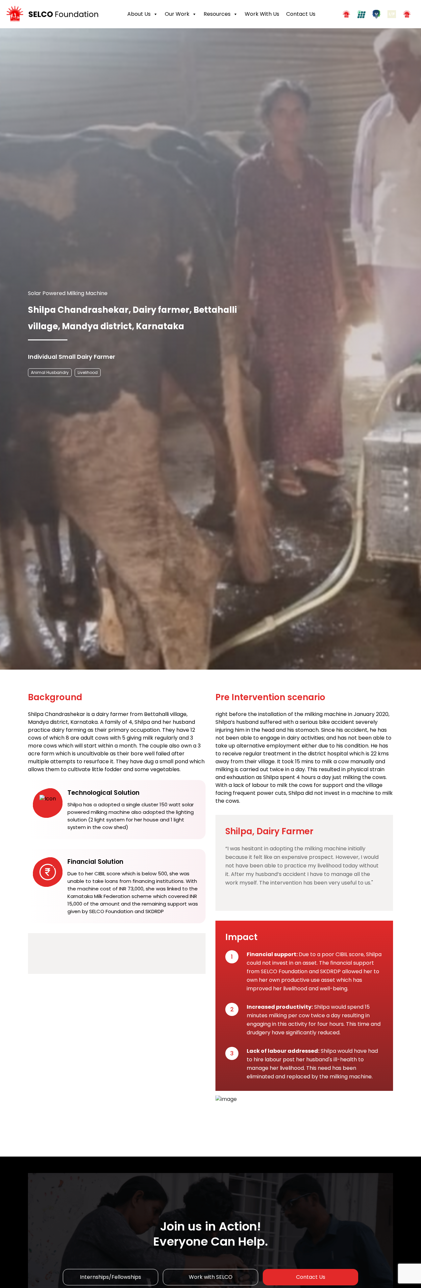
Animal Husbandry (50, 372)
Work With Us (262, 14)
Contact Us (300, 14)
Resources (217, 14)
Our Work (177, 14)
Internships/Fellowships (110, 1277)
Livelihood (88, 372)
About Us (139, 14)
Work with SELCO (211, 1277)
